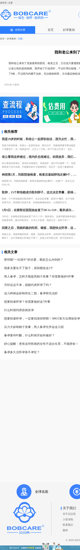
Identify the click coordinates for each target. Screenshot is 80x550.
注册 (10, 2)
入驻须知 (68, 519)
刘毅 (20, 38)
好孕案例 (69, 29)
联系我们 (68, 524)
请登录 (3, 2)
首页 (51, 29)
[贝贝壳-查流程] (19, 110)
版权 (65, 530)
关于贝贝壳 (69, 514)
